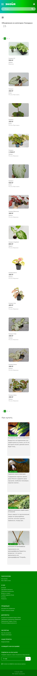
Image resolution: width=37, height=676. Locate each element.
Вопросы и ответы (5, 593)
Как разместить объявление (8, 608)
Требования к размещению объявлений (11, 619)
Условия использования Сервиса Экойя (11, 617)
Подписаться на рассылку (7, 591)
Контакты (3, 597)
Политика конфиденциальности (9, 623)
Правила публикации (6, 634)
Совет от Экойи (13, 435)
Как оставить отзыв (6, 580)
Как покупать (4, 578)
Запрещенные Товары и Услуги (9, 621)
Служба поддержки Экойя (7, 595)
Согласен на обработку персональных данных (14, 664)
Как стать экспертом (6, 633)
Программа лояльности (7, 589)
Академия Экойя (5, 641)
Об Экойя (3, 587)
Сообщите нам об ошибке (10, 646)
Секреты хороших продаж (7, 610)
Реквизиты (4, 598)
